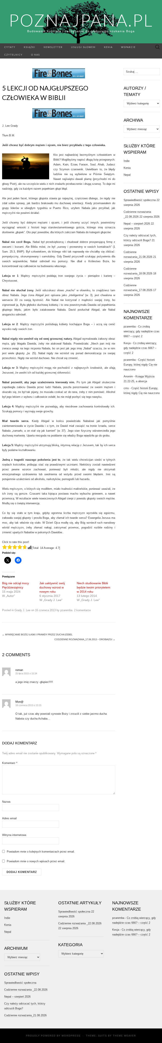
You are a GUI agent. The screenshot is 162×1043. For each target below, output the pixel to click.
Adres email (9, 818)
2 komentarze (82, 610)
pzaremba (66, 610)
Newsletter (53, 47)
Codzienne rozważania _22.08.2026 (25, 989)
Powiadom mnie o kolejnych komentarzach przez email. (41, 851)
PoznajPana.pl (81, 20)
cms (126, 388)
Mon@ (19, 701)
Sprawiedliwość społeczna (140, 200)
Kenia (108, 47)
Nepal (127, 174)
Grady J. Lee (22, 610)
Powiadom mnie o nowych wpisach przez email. (36, 861)
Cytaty (9, 47)
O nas (35, 54)
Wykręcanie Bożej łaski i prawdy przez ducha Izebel (37, 634)
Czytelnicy (13, 54)
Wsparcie (128, 47)
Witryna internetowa (14, 835)
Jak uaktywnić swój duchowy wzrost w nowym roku (52, 587)
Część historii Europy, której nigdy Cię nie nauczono (140, 364)
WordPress (71, 1035)
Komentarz (9, 763)
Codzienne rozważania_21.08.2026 (25, 1015)
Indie (127, 160)
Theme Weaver (124, 1035)
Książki (29, 47)
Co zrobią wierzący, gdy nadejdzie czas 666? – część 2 (141, 331)
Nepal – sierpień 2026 (137, 223)
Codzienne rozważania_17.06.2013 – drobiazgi (84, 639)
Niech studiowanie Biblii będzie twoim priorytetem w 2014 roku (93, 587)
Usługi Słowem (83, 47)
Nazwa (6, 801)
